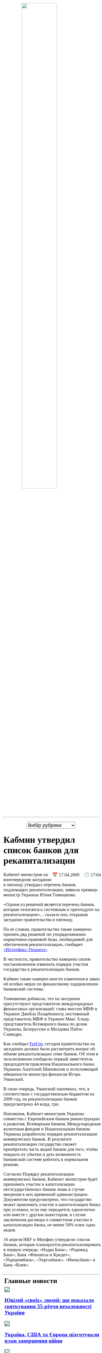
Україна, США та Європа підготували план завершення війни (52, 1338)
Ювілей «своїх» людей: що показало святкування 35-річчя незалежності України (49, 1306)
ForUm (35, 1043)
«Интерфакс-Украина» (25, 949)
